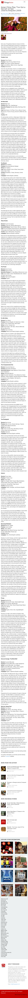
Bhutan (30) (3, 904)
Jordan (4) (3, 920)
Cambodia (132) (4, 907)
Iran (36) (2, 915)
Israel (11, 14)
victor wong (10, 807)
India (9, 14)
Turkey (19, 14)
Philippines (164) (4, 941)
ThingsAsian (7, 2)
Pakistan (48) (3, 940)
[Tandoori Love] (3, 37)
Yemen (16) (3, 956)
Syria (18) (3, 947)
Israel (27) (3, 918)
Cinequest (7, 756)
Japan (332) (3, 919)
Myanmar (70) (4, 937)
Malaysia (7, 879)
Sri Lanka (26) (4, 945)
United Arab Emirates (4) (6, 952)
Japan (2, 14)
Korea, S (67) (3, 925)
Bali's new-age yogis (12, 820)
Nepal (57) (3, 938)
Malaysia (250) (4, 930)
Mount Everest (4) (4, 936)
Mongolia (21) (3, 934)
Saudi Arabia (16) (4, 942)
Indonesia (22, 13)
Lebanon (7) (3, 929)
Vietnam (9, 769)
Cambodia (7, 893)
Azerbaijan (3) (4, 901)
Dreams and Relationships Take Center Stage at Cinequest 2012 (16, 767)
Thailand (21, 893)
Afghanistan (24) (4, 899)
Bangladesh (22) (4, 903)
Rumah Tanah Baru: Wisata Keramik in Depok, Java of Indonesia (16, 803)
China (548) (3, 908)
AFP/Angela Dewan (12, 822)
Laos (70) (3, 927)
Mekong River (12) (4, 933)
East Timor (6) (4, 909)
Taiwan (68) (3, 948)
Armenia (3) (3, 900)
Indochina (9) (3, 912)
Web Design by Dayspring (21, 994)
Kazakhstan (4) (4, 922)
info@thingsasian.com (15, 984)
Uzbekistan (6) (4, 953)
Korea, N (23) (3, 923)
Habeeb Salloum (11, 831)
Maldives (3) (3, 931)
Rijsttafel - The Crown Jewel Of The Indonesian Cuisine (15, 827)
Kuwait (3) (3, 926)
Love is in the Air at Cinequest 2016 (15, 775)
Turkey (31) (3, 951)
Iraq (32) (2, 916)
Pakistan (15, 14)
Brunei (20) (3, 905)
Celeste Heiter (5, 13)
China (5, 14)
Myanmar (14, 769)
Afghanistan (19, 769)
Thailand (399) (4, 949)
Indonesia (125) (4, 914)
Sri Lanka (17, 792)
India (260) (3, 911)
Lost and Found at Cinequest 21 (14, 791)
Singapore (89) (4, 944)
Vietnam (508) (4, 955)
